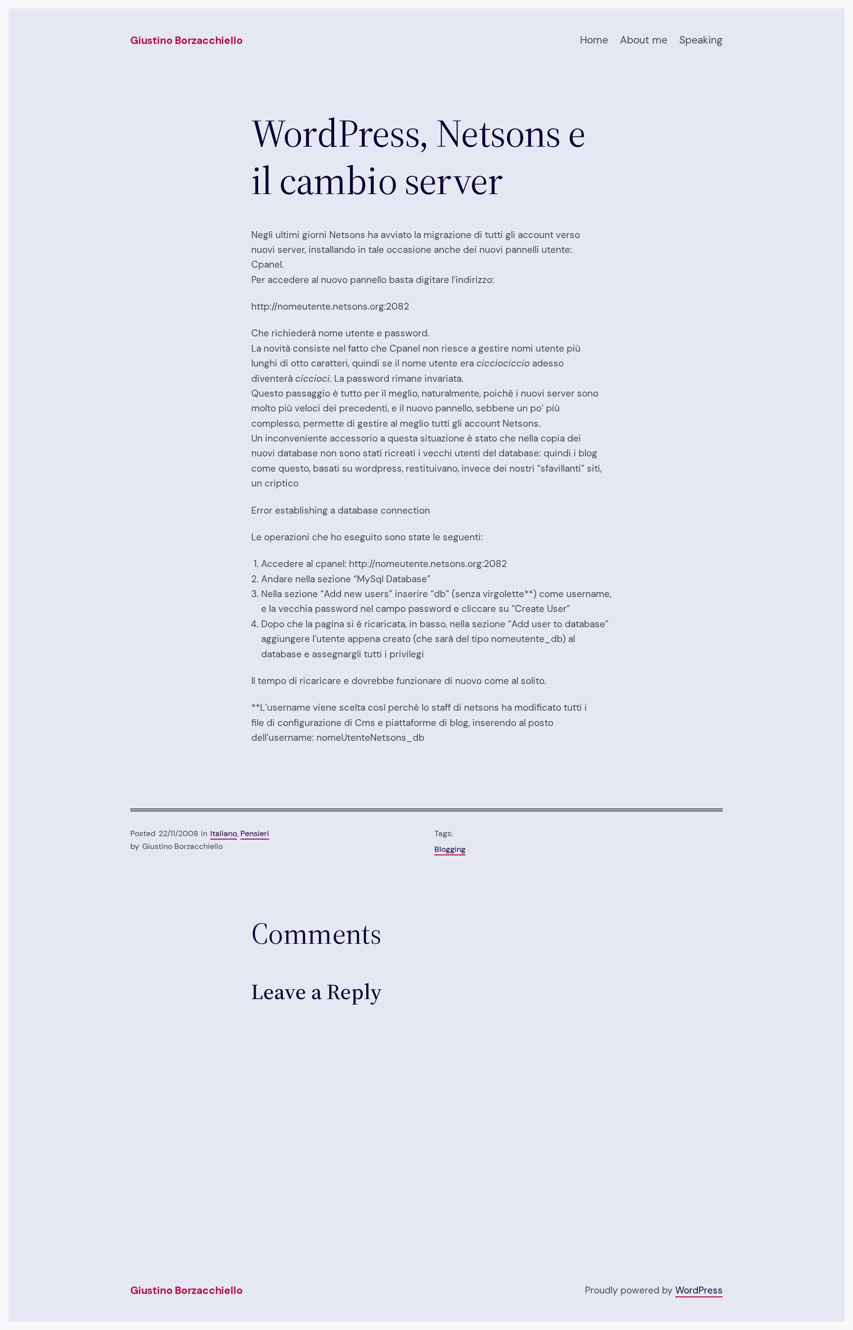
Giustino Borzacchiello (186, 40)
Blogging (449, 849)
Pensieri (254, 833)
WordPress (699, 1290)
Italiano (223, 833)
